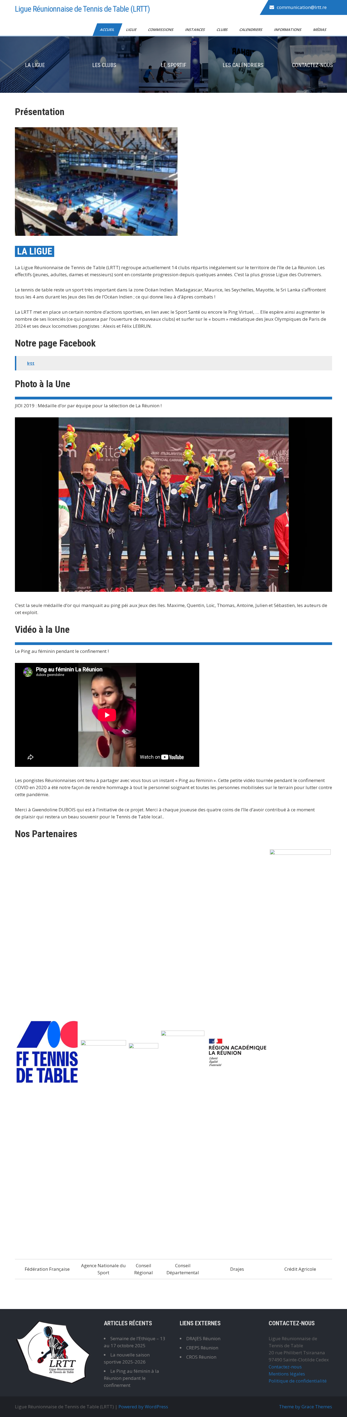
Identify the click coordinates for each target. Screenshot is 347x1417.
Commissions (161, 29)
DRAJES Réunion (203, 1338)
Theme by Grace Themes (305, 1406)
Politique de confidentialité (298, 1381)
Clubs (222, 29)
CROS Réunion (201, 1357)
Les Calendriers (243, 65)
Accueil (107, 29)
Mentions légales (287, 1374)
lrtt (30, 363)
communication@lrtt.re (302, 7)
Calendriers (251, 29)
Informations (288, 29)
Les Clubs (104, 65)
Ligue (132, 29)
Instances (195, 29)
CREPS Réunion (202, 1348)
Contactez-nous (312, 65)
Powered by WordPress (143, 1406)
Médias (320, 29)
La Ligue (35, 65)
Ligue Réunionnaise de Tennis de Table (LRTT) (82, 9)
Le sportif (173, 65)
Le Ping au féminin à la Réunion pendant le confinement (131, 1378)
